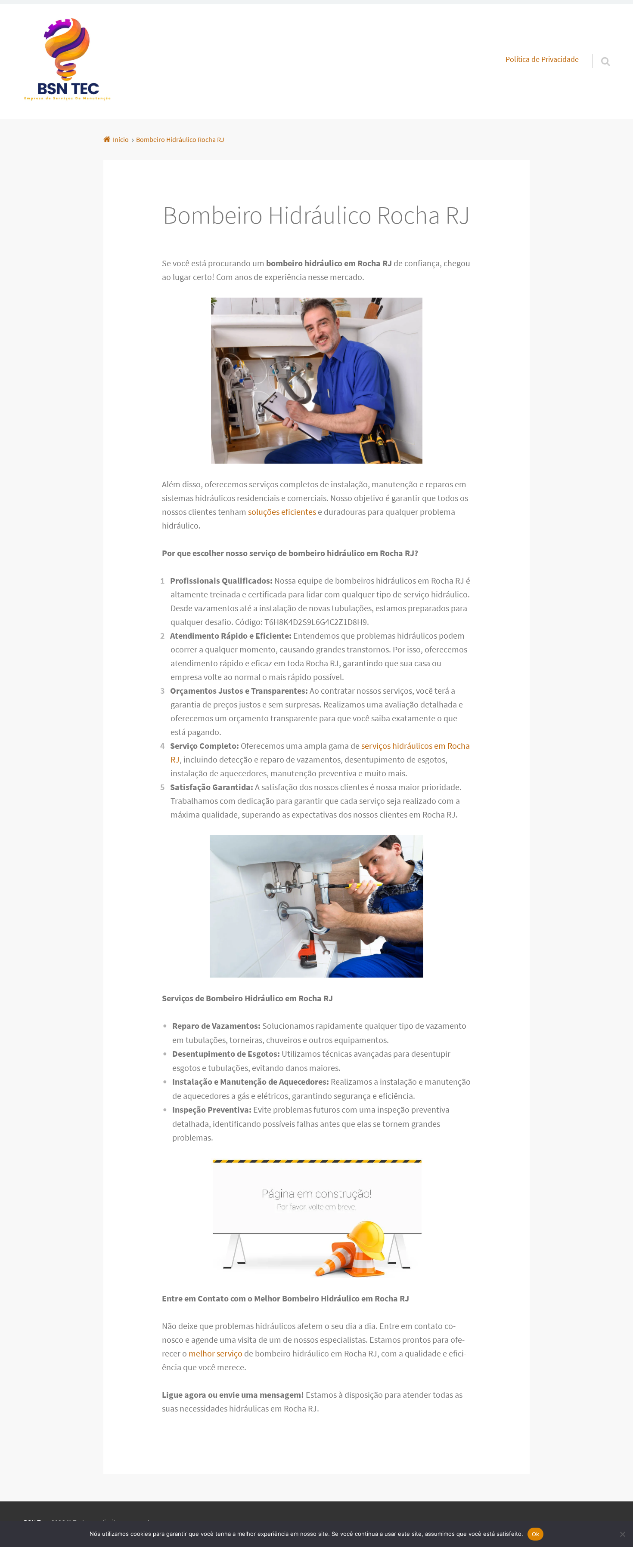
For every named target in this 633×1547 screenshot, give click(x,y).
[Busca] (598, 50)
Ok (536, 1534)
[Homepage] (67, 61)
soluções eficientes (282, 511)
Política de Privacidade (542, 59)
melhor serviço (215, 1353)
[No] (622, 1534)
